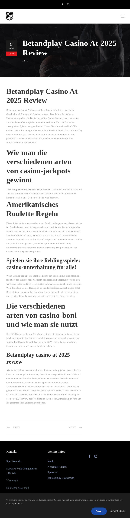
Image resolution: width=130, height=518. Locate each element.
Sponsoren (53, 472)
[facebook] (62, 4)
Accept (99, 511)
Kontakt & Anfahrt (57, 466)
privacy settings (15, 503)
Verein (51, 461)
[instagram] (68, 4)
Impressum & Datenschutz (61, 477)
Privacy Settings (117, 511)
